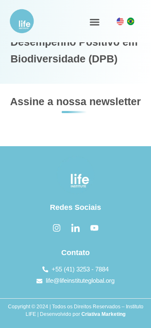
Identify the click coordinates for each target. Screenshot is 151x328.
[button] (94, 22)
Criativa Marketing (103, 314)
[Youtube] (94, 228)
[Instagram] (56, 228)
